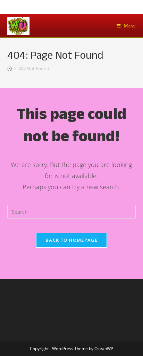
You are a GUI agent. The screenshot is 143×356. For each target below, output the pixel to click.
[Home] (9, 68)
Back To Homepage (71, 240)
